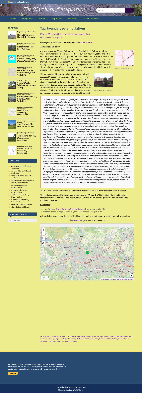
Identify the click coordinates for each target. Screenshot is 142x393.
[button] (88, 253)
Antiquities (27, 18)
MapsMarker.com (106, 279)
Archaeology (98, 337)
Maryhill (102, 339)
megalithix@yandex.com (19, 2)
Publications (73, 18)
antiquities (89, 337)
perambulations (123, 339)
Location (41, 18)
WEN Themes (79, 390)
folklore (50, 339)
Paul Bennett (77, 220)
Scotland (63, 337)
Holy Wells (46, 337)
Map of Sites (57, 18)
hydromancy (94, 339)
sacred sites (44, 341)
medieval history (111, 339)
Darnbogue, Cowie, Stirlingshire (21, 204)
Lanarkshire (55, 337)
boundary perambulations (119, 337)
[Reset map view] (43, 243)
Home (13, 18)
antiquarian (81, 337)
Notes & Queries (91, 18)
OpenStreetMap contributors (125, 279)
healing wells (65, 339)
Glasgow (57, 339)
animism (73, 337)
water (59, 341)
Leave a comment (71, 341)
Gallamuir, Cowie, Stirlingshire (21, 207)
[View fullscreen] (43, 238)
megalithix (59, 38)
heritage (73, 339)
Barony (106, 337)
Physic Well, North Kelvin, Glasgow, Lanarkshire (65, 34)
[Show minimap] (131, 276)
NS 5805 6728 (86, 42)
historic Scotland (83, 339)
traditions (52, 341)
